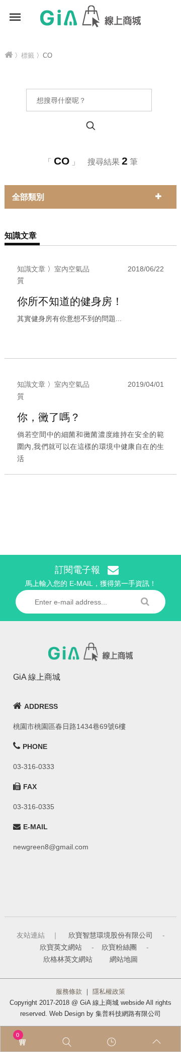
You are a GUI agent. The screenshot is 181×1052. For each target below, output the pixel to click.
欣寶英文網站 (61, 947)
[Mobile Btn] (15, 16)
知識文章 (31, 269)
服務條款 (69, 991)
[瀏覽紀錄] (113, 1042)
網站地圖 (124, 959)
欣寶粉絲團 (119, 947)
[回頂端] (158, 1042)
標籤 (27, 55)
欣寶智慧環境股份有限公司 (110, 935)
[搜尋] (68, 1042)
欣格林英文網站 (68, 959)
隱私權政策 (109, 991)
